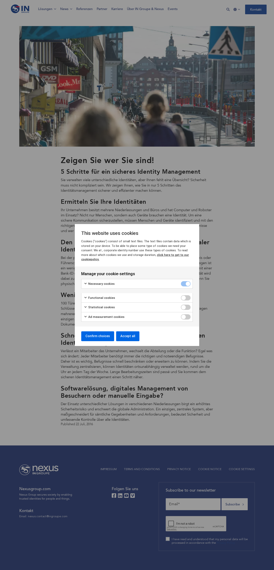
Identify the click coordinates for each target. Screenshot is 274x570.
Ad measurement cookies (105, 317)
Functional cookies (101, 298)
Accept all (127, 336)
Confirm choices (97, 336)
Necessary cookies (101, 284)
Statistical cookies (101, 307)
